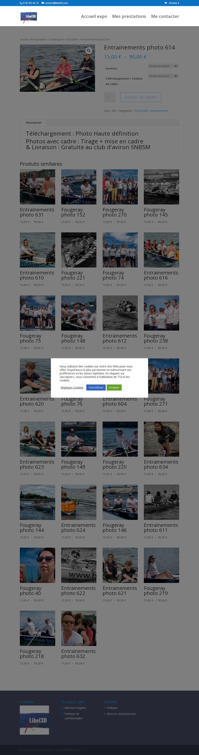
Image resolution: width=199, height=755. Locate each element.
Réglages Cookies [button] (72, 387)
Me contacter (165, 17)
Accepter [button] (114, 387)
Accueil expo (94, 17)
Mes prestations (129, 17)
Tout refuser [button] (96, 387)
